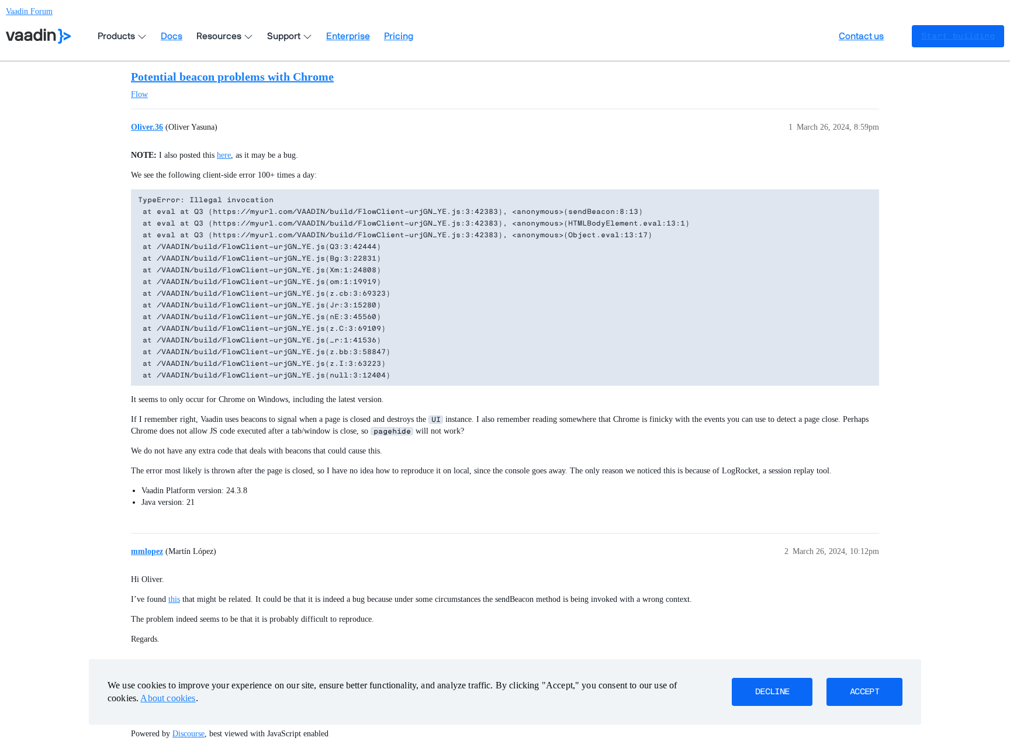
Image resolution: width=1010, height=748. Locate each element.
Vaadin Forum (29, 11)
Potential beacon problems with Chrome (232, 76)
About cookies (167, 698)
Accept (864, 692)
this (174, 599)
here (224, 155)
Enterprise (348, 36)
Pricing (398, 36)
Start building (958, 36)
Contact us (861, 36)
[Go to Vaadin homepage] (38, 36)
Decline (772, 692)
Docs (171, 36)
